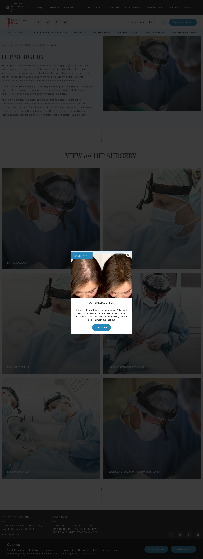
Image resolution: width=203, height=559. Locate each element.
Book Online (101, 327)
